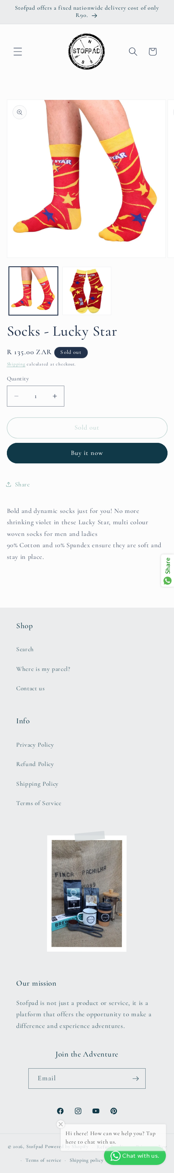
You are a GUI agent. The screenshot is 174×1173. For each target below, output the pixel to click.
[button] (18, 51)
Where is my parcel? (43, 669)
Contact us (30, 688)
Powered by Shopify (67, 1147)
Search (25, 649)
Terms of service (43, 1160)
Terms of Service (39, 803)
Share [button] (22, 484)
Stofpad (34, 1147)
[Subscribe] (135, 1078)
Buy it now (87, 453)
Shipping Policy (37, 783)
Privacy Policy (35, 744)
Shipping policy (87, 1160)
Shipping (16, 364)
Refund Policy (35, 764)
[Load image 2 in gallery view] (86, 291)
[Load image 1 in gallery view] (33, 291)
